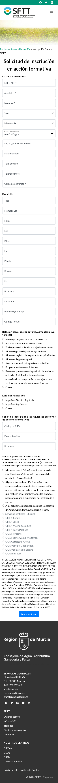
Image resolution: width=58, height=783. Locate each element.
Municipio (9, 301)
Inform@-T (10, 721)
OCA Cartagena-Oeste (17, 541)
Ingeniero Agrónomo (16, 404)
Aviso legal (11, 770)
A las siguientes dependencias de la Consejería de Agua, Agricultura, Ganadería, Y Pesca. (29, 507)
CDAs (7, 752)
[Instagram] (51, 2)
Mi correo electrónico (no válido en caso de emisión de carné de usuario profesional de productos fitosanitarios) (28, 474)
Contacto (9, 734)
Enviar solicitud (29, 614)
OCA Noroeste (13, 533)
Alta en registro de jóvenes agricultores (26, 351)
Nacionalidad (11, 153)
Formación (24, 49)
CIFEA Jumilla (12, 517)
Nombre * (9, 103)
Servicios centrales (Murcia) (20, 513)
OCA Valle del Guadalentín (19, 545)
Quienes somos (12, 716)
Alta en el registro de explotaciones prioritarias (30, 355)
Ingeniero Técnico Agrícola (19, 400)
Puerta (7, 271)
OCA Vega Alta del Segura (19, 549)
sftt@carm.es (11, 688)
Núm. (7, 220)
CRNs (7, 757)
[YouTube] (23, 702)
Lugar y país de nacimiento (18, 143)
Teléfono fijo (11, 163)
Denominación (12, 436)
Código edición (12, 426)
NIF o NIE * (10, 82)
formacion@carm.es (14, 692)
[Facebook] (40, 2)
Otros (8, 386)
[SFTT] (19, 12)
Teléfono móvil (12, 173)
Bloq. (7, 240)
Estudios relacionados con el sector (24, 343)
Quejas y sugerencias (15, 729)
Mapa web (48, 777)
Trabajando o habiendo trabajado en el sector (29, 347)
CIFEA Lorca (12, 521)
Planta (7, 261)
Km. (6, 281)
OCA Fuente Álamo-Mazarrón (21, 537)
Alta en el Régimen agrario (19, 359)
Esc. (6, 250)
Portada (4, 49)
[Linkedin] (28, 702)
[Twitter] (46, 2)
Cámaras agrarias (13, 761)
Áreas (14, 49)
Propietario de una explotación (21, 367)
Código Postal (11, 321)
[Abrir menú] (51, 12)
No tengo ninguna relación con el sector (26, 339)
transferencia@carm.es (16, 696)
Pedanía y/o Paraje (14, 311)
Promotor (9, 446)
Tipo (6, 200)
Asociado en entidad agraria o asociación (27, 363)
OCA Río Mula (13, 553)
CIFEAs (8, 748)
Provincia (9, 291)
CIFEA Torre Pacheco (16, 529)
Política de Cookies (30, 770)
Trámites (8, 725)
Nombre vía (10, 210)
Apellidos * (10, 92)
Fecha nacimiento (11, 131)
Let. (6, 230)
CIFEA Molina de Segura (18, 525)
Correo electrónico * (15, 183)
